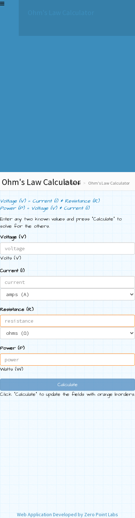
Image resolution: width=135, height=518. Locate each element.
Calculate (68, 384)
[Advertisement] (67, 105)
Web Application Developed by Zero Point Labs (67, 514)
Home (75, 183)
